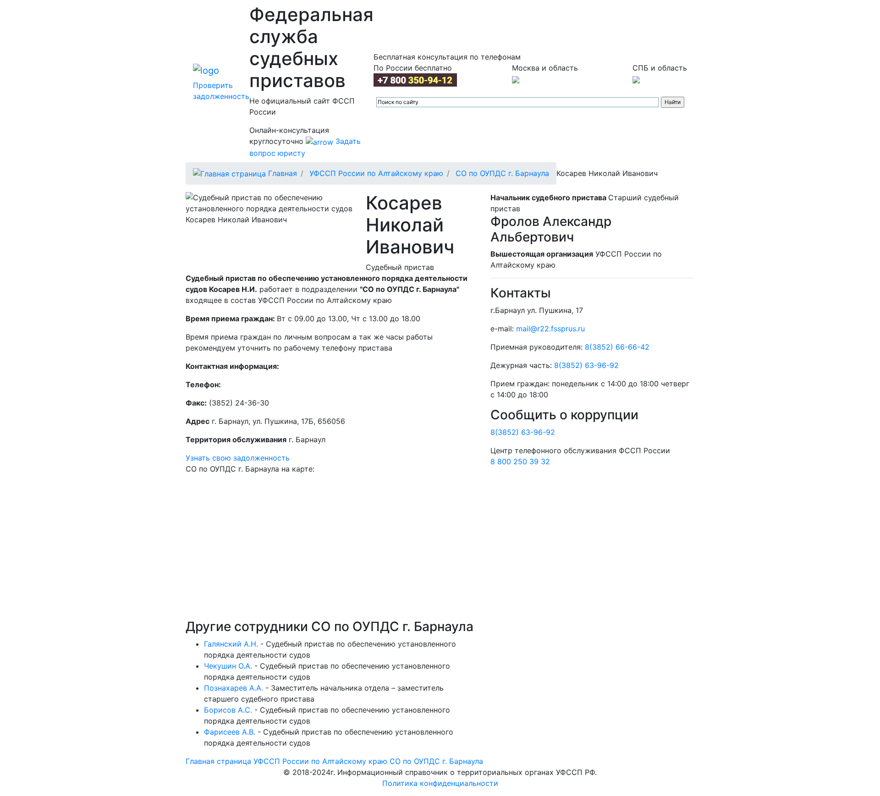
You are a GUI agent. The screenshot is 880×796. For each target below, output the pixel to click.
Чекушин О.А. (228, 665)
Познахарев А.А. (233, 687)
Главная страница (218, 761)
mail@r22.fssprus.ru (550, 328)
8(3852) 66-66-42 (617, 346)
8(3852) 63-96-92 (586, 365)
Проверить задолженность (221, 91)
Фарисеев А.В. (229, 731)
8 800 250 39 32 (520, 461)
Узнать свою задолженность (238, 457)
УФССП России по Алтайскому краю (376, 173)
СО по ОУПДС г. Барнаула (502, 173)
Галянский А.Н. (231, 643)
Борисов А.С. (228, 709)
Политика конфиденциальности (440, 783)
